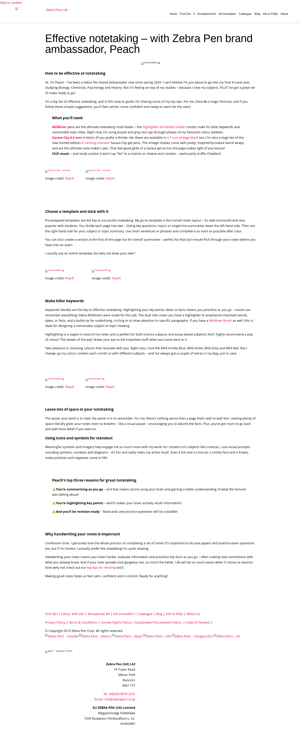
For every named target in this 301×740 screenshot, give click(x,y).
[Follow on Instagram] (125, 653)
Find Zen (185, 13)
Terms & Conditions (83, 622)
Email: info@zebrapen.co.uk (114, 699)
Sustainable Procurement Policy (158, 622)
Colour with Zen (72, 614)
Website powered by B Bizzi (65, 644)
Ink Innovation (227, 13)
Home (173, 13)
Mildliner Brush (220, 320)
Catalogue (245, 13)
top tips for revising (101, 567)
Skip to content (11, 3)
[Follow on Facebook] (118, 653)
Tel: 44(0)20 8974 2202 (119, 694)
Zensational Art (206, 13)
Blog (257, 13)
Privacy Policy (55, 622)
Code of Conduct (198, 622)
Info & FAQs (270, 13)
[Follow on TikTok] (132, 653)
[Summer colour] (58, 170)
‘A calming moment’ (95, 143)
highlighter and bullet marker (163, 127)
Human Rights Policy (116, 622)
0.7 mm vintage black (182, 137)
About (284, 13)
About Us (193, 614)
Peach (69, 178)
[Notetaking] (54, 270)
